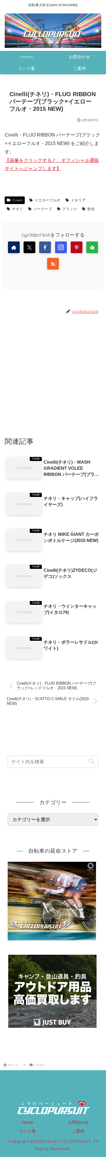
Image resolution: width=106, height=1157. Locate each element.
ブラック (69, 209)
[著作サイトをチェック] (14, 247)
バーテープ (42, 209)
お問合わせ (78, 1122)
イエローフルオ (48, 200)
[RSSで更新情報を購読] (53, 264)
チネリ (17, 209)
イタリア (78, 200)
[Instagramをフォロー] (61, 247)
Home (27, 1122)
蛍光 (91, 209)
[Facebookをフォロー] (45, 247)
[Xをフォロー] (29, 247)
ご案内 (78, 1131)
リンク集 (27, 1131)
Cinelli (17, 200)
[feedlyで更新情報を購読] (92, 247)
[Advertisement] (53, 375)
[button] (91, 761)
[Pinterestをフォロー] (76, 247)
